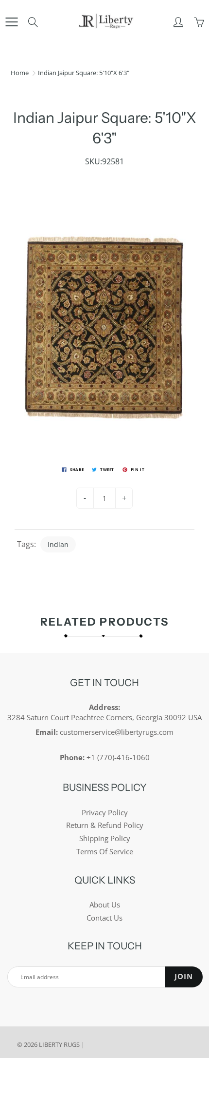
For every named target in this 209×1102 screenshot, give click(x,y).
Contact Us (104, 918)
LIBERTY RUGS (59, 1044)
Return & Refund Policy (104, 825)
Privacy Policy (105, 812)
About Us (104, 904)
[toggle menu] (11, 22)
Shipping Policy (104, 838)
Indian (58, 544)
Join (183, 976)
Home (20, 72)
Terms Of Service (104, 851)
